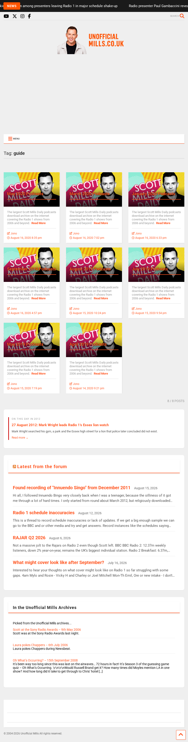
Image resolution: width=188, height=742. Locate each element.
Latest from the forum (42, 466)
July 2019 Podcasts (150, 269)
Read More (38, 223)
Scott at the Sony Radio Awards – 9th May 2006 (47, 629)
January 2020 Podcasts (153, 193)
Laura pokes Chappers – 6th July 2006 (40, 645)
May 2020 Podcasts (25, 193)
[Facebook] (29, 16)
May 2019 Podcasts (25, 344)
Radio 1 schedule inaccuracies (44, 512)
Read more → (20, 437)
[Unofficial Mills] (94, 52)
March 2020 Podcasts (89, 193)
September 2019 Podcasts (31, 269)
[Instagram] (22, 16)
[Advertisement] (94, 94)
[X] (14, 16)
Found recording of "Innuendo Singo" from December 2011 (71, 487)
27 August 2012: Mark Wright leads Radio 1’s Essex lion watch (60, 425)
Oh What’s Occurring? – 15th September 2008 (45, 660)
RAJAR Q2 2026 (29, 537)
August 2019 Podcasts (90, 269)
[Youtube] (6, 16)
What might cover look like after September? (58, 562)
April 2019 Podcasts (88, 344)
